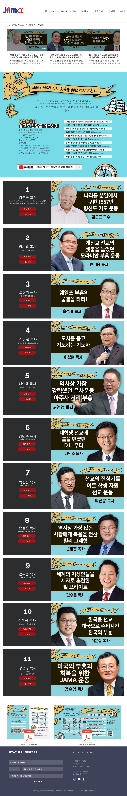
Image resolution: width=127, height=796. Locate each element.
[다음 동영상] (123, 39)
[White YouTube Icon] (79, 779)
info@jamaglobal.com (82, 763)
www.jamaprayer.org (81, 766)
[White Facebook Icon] (83, 779)
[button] (26, 25)
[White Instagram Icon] (74, 779)
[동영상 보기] (27, 39)
